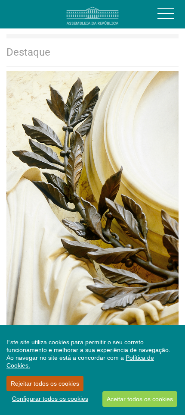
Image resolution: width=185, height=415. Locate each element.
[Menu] (166, 13)
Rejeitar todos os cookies (45, 383)
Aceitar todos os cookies (140, 399)
